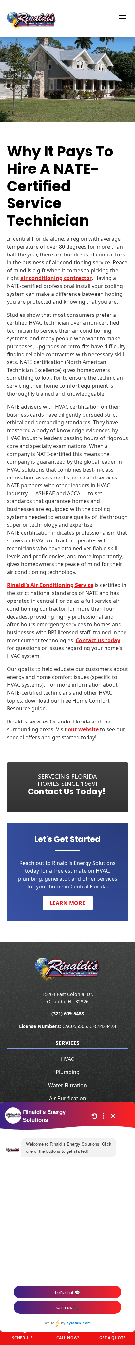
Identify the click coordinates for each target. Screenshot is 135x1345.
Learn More (68, 903)
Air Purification (67, 1098)
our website (83, 729)
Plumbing (68, 1072)
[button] (118, 18)
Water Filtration (67, 1085)
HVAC (67, 1059)
